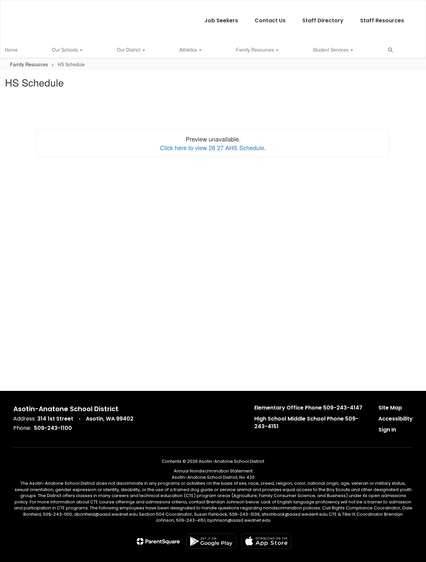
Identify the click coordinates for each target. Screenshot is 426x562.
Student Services (331, 49)
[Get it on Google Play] (211, 541)
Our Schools (65, 49)
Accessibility (395, 418)
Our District (129, 49)
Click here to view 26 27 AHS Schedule (212, 147)
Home (11, 49)
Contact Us (270, 20)
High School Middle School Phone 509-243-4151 (306, 422)
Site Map (390, 408)
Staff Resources (382, 20)
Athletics (188, 49)
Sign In (387, 429)
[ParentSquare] (158, 541)
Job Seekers (221, 20)
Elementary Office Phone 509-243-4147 (308, 408)
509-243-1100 (53, 428)
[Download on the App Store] (266, 541)
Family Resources (255, 49)
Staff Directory (322, 20)
